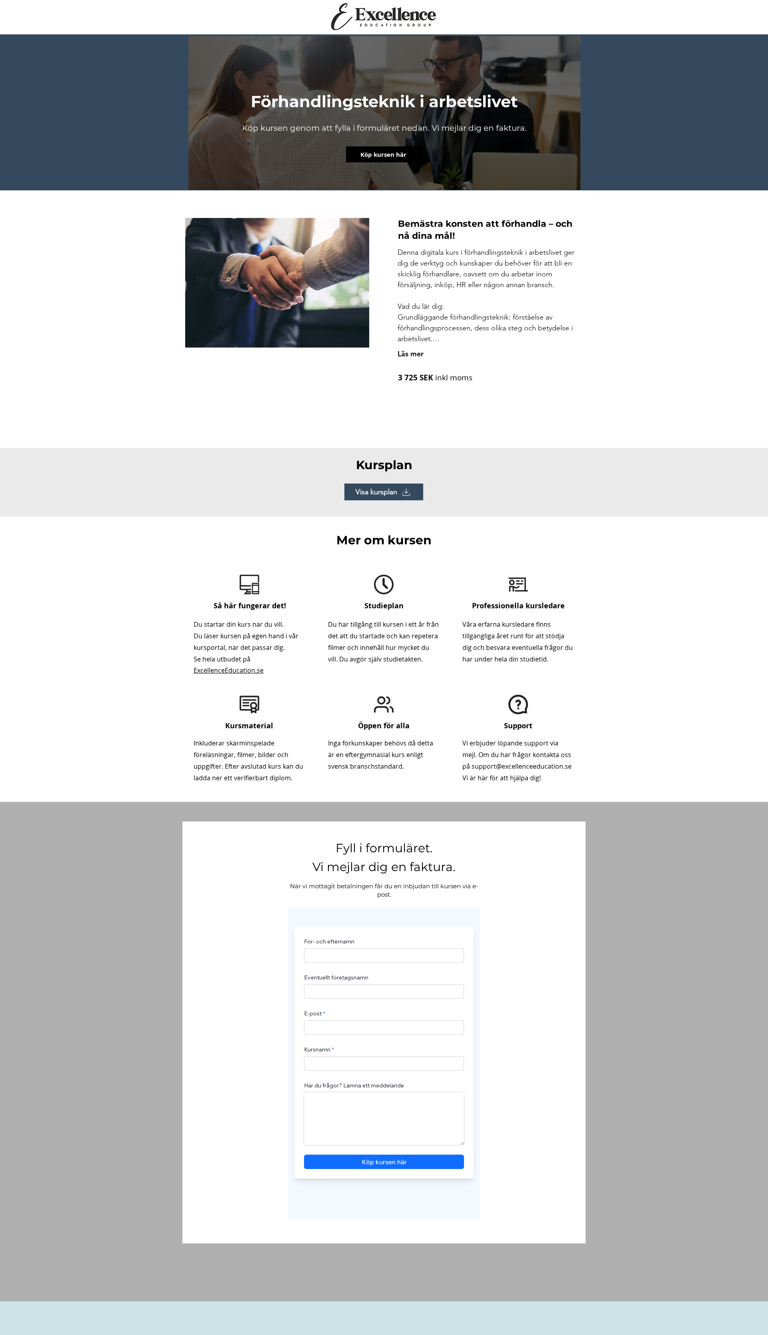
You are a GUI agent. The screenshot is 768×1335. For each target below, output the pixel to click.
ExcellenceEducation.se (229, 670)
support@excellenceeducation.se (522, 766)
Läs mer (411, 353)
